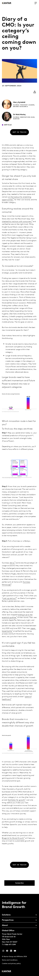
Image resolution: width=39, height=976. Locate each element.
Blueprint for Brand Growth (13, 838)
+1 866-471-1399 (9, 945)
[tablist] (19, 935)
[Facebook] (7, 951)
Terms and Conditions (9, 960)
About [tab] (5, 925)
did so (12, 563)
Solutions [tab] (6, 915)
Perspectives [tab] (8, 920)
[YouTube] (11, 951)
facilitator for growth (16, 800)
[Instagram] (3, 951)
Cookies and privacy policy (11, 963)
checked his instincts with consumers (17, 221)
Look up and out (9, 598)
